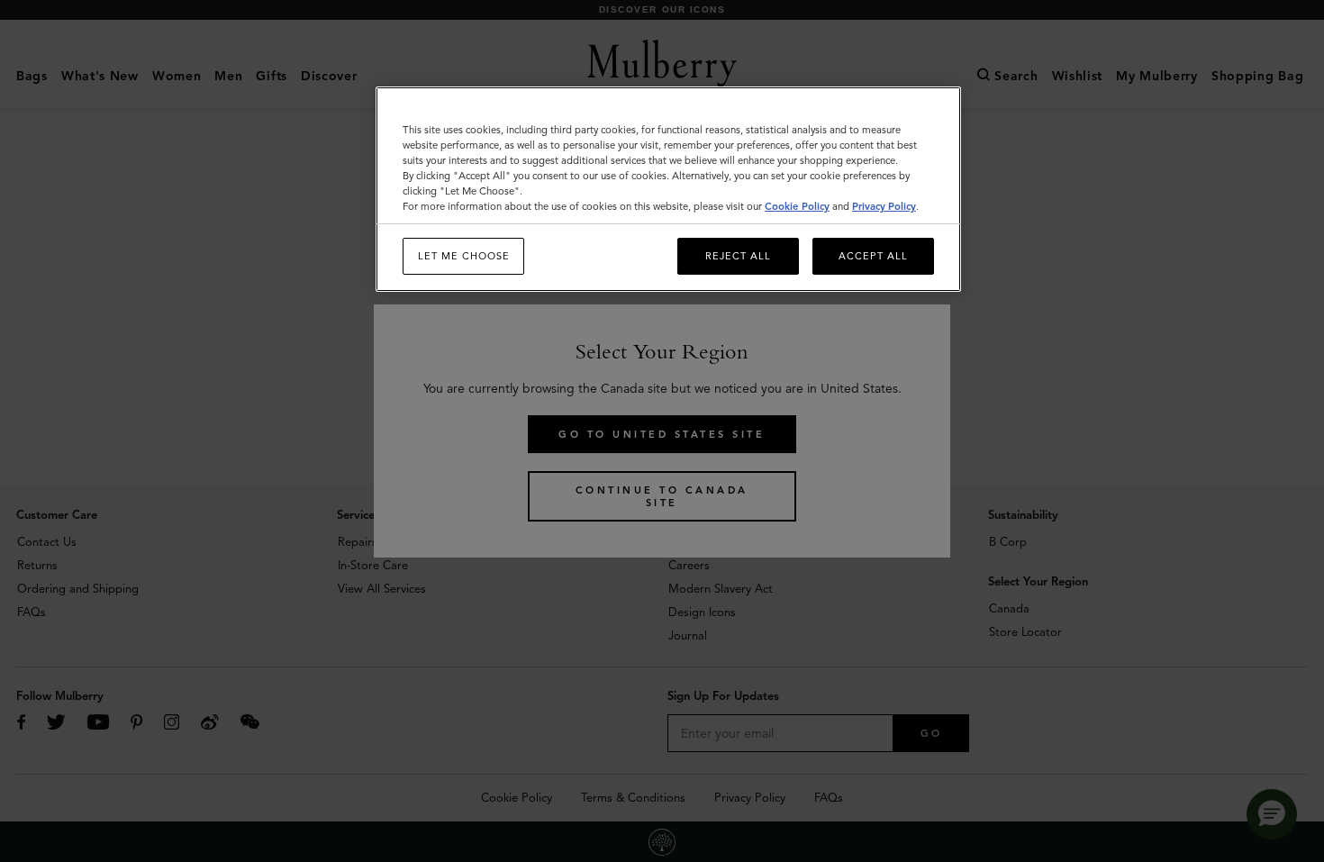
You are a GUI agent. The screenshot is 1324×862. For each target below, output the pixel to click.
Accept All (873, 256)
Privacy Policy (884, 206)
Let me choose (464, 256)
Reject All (738, 256)
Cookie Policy (797, 206)
